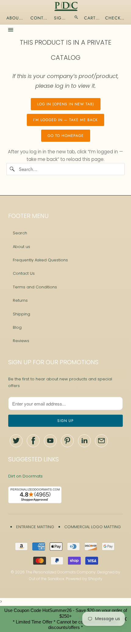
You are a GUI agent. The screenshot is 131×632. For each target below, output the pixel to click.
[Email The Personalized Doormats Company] (101, 440)
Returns (20, 300)
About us (21, 247)
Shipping (21, 314)
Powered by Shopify (84, 578)
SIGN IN (61, 18)
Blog (17, 327)
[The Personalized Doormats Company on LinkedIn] (84, 440)
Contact (39, 18)
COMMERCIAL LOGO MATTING (92, 527)
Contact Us (24, 273)
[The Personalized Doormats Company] (65, 6)
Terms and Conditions (35, 287)
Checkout (115, 18)
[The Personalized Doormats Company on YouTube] (50, 440)
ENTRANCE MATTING (35, 527)
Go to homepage (66, 135)
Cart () (92, 18)
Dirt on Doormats (25, 476)
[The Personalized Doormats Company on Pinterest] (67, 440)
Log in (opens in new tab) (65, 104)
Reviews (21, 341)
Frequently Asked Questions (40, 260)
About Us (15, 18)
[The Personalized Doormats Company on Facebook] (33, 440)
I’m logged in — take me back (65, 120)
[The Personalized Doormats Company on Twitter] (16, 440)
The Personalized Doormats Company (61, 572)
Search (20, 233)
